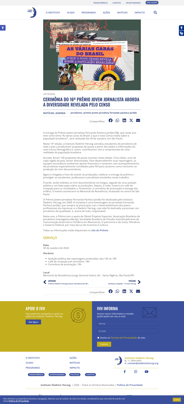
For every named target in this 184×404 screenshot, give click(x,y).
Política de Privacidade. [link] (19, 401)
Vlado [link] (70, 12)
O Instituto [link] (53, 12)
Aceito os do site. (123, 337)
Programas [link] (89, 12)
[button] (155, 13)
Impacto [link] (140, 12)
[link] (3, 28)
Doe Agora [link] (33, 322)
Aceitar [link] (176, 399)
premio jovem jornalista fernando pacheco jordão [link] (110, 113)
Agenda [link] (60, 113)
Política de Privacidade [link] (130, 385)
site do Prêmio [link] (99, 230)
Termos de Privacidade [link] (124, 337)
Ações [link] (106, 12)
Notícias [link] (122, 12)
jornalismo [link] (76, 113)
